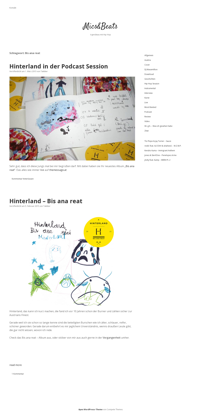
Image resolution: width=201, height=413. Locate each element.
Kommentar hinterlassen (23, 178)
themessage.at (58, 170)
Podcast (148, 112)
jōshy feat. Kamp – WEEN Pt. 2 (157, 160)
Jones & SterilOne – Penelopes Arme (160, 155)
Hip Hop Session (151, 83)
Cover (147, 64)
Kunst (146, 97)
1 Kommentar (18, 373)
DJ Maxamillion (151, 69)
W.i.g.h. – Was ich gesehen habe (158, 126)
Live (146, 102)
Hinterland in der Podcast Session (58, 66)
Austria (147, 60)
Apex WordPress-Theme (91, 409)
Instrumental (150, 88)
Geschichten (149, 79)
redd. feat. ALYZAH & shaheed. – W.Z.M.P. (162, 145)
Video (147, 121)
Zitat (146, 130)
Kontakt (12, 7)
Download (149, 74)
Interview (148, 93)
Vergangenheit (111, 337)
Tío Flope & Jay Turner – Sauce (157, 141)
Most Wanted (150, 107)
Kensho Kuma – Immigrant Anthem (159, 150)
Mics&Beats (100, 26)
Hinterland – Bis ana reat (45, 201)
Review (147, 116)
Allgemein (148, 55)
